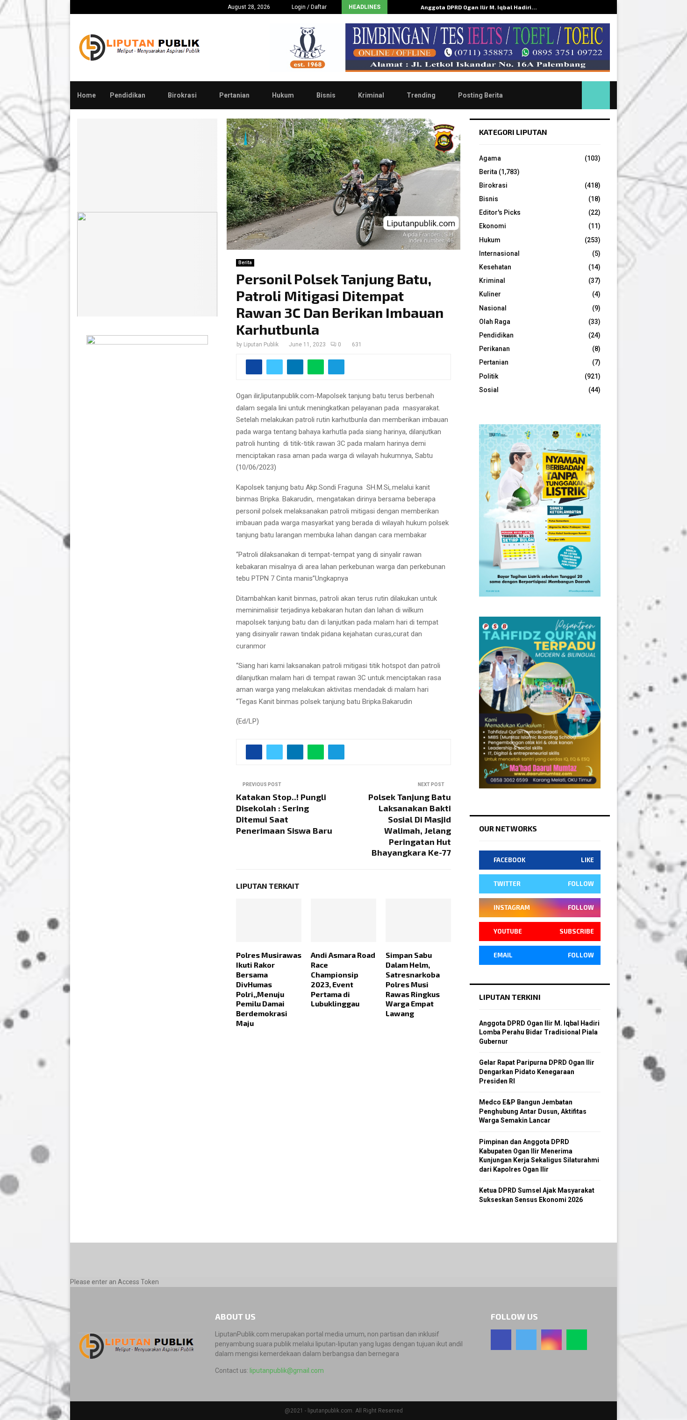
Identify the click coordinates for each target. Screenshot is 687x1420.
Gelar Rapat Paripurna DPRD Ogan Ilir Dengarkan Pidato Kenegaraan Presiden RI (536, 1071)
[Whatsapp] (576, 1339)
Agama (490, 158)
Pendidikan (127, 95)
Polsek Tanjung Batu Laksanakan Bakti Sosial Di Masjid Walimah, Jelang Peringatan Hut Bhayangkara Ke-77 (409, 825)
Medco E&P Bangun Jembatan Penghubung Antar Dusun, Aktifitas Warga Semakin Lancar (533, 1111)
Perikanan (494, 348)
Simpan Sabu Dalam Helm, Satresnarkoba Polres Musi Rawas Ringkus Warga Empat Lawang (413, 984)
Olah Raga (494, 321)
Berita (245, 262)
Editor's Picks (500, 212)
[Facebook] (501, 1339)
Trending (421, 95)
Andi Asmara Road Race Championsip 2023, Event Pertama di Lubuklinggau (343, 979)
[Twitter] (526, 1339)
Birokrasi (182, 95)
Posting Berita (480, 95)
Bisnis (326, 95)
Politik (488, 376)
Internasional (499, 253)
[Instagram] (551, 1339)
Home (86, 95)
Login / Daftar (308, 7)
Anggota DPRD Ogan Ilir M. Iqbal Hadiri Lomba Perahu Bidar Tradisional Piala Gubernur (539, 1032)
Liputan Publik (261, 344)
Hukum (283, 95)
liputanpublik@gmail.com (287, 1370)
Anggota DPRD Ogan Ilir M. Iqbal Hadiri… (479, 7)
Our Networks (508, 828)
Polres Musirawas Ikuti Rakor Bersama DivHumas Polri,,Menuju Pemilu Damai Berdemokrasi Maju (268, 988)
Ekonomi (492, 226)
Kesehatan (495, 267)
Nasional (493, 308)
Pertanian (234, 95)
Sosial (489, 390)
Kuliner (490, 294)
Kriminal (371, 95)
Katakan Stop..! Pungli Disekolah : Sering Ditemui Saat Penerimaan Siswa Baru (284, 814)
